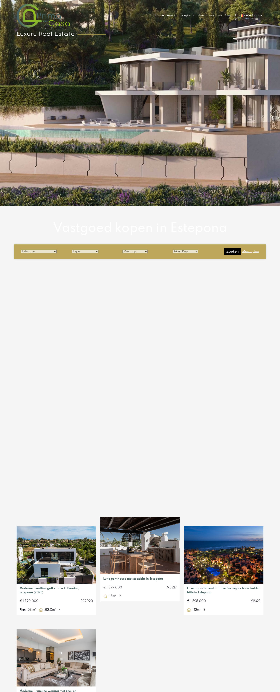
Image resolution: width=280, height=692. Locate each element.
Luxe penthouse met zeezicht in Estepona (133, 578)
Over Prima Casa (210, 15)
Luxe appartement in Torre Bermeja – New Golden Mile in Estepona (223, 590)
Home (159, 15)
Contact (230, 15)
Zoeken (232, 251)
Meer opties (250, 251)
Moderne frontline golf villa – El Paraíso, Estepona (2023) (49, 590)
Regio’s (187, 15)
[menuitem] (159, 15)
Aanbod (172, 15)
